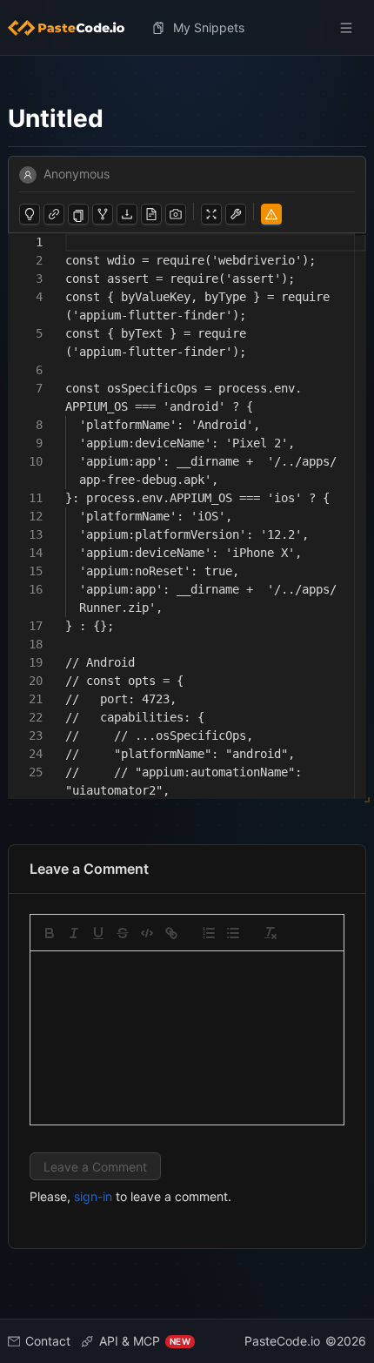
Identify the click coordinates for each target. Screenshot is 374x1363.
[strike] (122, 933)
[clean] (270, 933)
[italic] (74, 933)
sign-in (93, 1196)
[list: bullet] (233, 933)
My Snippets (208, 27)
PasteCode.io (282, 1340)
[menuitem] (73, 28)
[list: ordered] (209, 933)
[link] (171, 933)
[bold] (49, 933)
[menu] (187, 28)
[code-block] (147, 933)
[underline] (98, 933)
